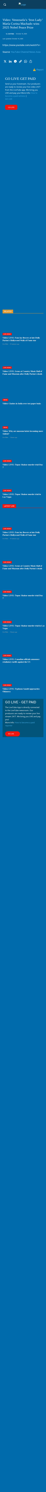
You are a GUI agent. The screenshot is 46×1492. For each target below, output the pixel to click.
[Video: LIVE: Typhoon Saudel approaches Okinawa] (23, 680)
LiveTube (11, 34)
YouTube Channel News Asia (26, 52)
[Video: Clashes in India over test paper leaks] (23, 392)
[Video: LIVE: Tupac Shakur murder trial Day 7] (23, 456)
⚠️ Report (38, 69)
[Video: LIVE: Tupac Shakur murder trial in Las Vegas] (23, 485)
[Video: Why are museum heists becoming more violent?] (23, 425)
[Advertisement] (23, 212)
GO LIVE (8, 99)
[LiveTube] (4, 34)
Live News (7, 334)
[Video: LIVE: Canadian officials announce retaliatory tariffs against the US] (23, 650)
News (5, 400)
